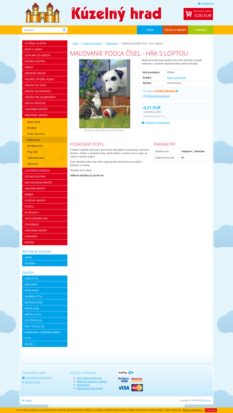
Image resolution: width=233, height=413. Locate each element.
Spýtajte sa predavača (157, 122)
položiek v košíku (202, 14)
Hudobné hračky (36, 109)
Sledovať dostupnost (158, 96)
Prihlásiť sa (207, 3)
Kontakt (201, 29)
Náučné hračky (35, 188)
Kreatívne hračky (92, 43)
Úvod (149, 29)
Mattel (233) (33, 314)
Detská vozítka (35, 61)
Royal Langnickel (176, 77)
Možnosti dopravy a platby (92, 381)
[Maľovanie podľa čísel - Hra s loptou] (104, 93)
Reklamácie (83, 384)
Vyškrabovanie (36, 157)
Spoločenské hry (36, 218)
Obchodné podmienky (89, 378)
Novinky (30, 263)
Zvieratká (31, 236)
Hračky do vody (35, 85)
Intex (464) (31, 290)
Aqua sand (33, 121)
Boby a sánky (33, 49)
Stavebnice (32, 224)
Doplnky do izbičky (38, 55)
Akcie (28, 257)
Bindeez (32, 127)
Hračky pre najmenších (40, 97)
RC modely (32, 212)
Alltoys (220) (33, 320)
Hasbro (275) (33, 296)
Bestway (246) (33, 302)
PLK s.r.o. (206, 400)
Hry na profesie (35, 103)
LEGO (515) (31, 278)
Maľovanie (112, 43)
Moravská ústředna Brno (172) (42, 335)
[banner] (43, 12)
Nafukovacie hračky (38, 182)
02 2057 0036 (32, 382)
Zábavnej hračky (36, 230)
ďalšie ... (30, 344)
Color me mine (36, 133)
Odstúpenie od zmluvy (90, 388)
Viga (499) (31, 284)
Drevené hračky (35, 73)
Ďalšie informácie (192, 410)
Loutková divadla (37, 170)
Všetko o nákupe (175, 29)
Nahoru (28, 400)
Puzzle (29, 206)
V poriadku (211, 410)
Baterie (29, 242)
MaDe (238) (32, 308)
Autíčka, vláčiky (35, 43)
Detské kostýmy (35, 176)
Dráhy (29, 67)
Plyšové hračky (35, 200)
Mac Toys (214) (34, 326)
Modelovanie (35, 145)
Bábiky (29, 194)
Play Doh (32, 151)
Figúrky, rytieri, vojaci (39, 79)
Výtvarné (32, 163)
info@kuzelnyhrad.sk (38, 377)
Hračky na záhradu (38, 91)
